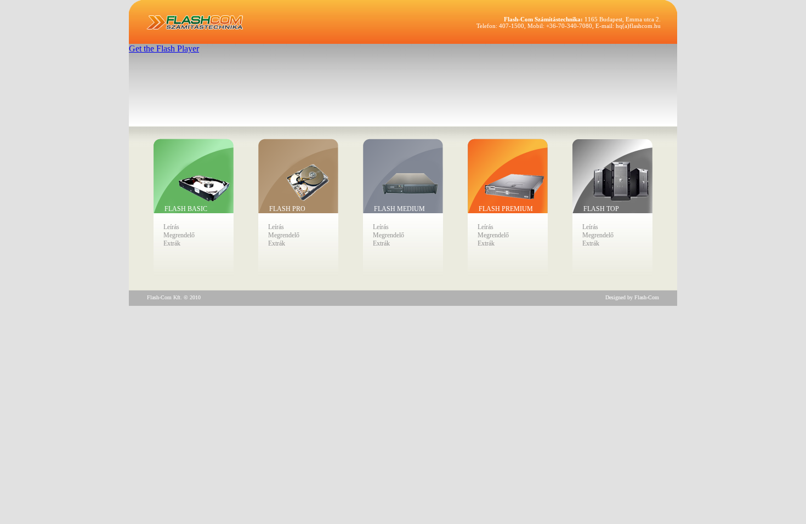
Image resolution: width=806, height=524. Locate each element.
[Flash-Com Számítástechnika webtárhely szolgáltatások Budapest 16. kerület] (194, 22)
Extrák (171, 243)
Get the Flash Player (164, 48)
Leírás (171, 227)
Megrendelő (179, 235)
